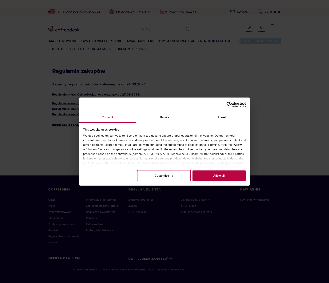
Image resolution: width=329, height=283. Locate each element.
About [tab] (221, 117)
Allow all (219, 175)
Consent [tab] (107, 117)
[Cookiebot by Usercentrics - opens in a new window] (229, 105)
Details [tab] (164, 117)
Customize (162, 175)
